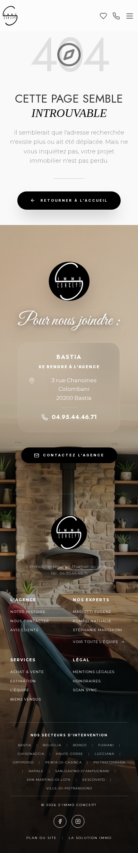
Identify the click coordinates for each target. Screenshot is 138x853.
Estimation (23, 681)
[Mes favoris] (103, 16)
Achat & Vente (27, 672)
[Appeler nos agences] (116, 16)
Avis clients (24, 630)
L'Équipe (19, 690)
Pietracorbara (109, 762)
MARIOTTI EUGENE (92, 611)
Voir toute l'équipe (95, 642)
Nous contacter (29, 621)
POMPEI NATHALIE (92, 621)
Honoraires (87, 681)
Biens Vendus (25, 699)
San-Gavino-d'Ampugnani (82, 771)
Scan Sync (85, 690)
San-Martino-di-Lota (49, 780)
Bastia (24, 745)
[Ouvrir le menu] (129, 16)
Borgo (80, 745)
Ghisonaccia (31, 754)
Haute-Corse (69, 754)
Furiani (106, 745)
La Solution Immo (90, 838)
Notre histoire (28, 611)
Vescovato (93, 780)
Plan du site (41, 838)
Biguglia (52, 745)
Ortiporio (23, 762)
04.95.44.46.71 (74, 417)
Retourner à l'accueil (74, 200)
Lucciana (104, 754)
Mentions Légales (94, 672)
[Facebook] (60, 821)
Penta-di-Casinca (63, 762)
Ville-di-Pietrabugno (69, 788)
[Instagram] (78, 821)
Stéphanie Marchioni (97, 630)
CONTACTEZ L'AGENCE (73, 455)
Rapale (36, 771)
